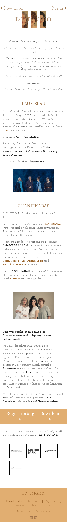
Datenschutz (43, 511)
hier (5, 130)
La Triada (34, 501)
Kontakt (47, 505)
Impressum (23, 511)
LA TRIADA (53, 224)
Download (20, 505)
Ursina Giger (35, 260)
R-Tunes (15, 278)
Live (34, 505)
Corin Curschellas (14, 260)
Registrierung (53, 501)
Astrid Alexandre (14, 264)
